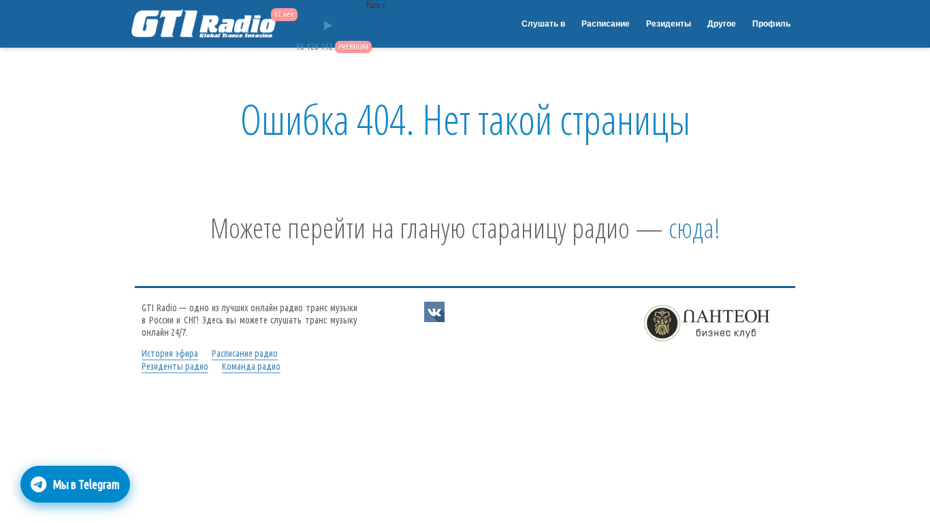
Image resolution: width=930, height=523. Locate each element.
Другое (721, 24)
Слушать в (543, 24)
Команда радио (251, 366)
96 (300, 47)
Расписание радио (245, 353)
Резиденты (668, 24)
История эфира (170, 353)
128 (312, 47)
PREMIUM (353, 46)
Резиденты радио (175, 366)
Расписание (605, 24)
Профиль (771, 24)
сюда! (694, 228)
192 (327, 47)
